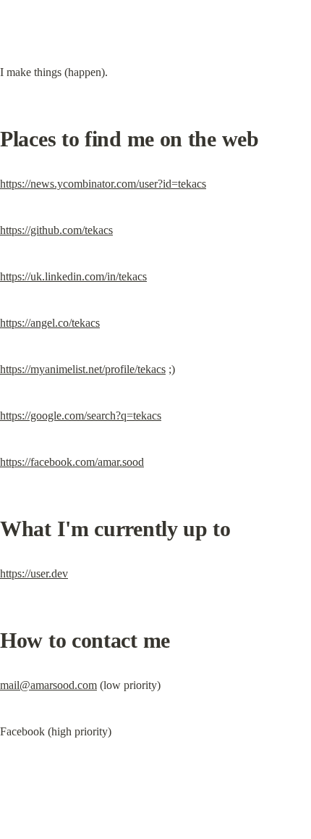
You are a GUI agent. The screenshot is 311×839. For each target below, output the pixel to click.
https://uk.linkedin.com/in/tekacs (73, 276)
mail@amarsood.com (48, 685)
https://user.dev (34, 573)
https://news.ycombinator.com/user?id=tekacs (103, 184)
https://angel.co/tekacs (50, 323)
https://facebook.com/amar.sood (72, 462)
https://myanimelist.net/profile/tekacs (83, 369)
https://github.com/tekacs (56, 230)
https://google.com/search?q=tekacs (80, 415)
